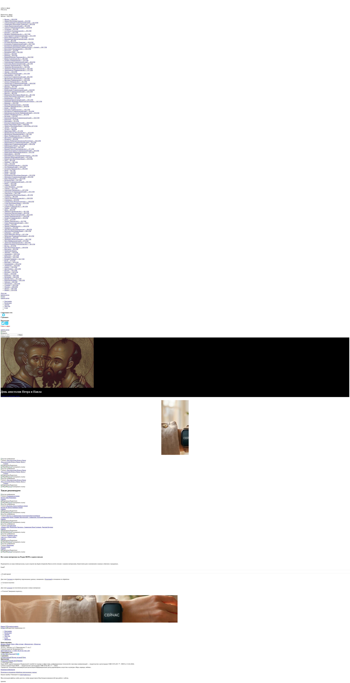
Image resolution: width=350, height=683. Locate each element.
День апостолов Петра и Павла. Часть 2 (13, 472)
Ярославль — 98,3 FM (11, 249)
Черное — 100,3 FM (10, 288)
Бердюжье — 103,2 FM (11, 257)
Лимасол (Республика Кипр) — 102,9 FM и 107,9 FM (20, 126)
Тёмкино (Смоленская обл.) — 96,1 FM (16, 211)
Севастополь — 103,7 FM (12, 193)
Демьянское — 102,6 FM (12, 265)
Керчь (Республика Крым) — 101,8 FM (16, 105)
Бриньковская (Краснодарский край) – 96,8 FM (19, 39)
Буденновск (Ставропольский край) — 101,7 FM (19, 44)
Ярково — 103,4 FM (10, 290)
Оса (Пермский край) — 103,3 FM (15, 167)
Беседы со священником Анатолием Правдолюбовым (23, 515)
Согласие (10, 579)
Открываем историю (13, 496)
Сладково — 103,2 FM (11, 285)
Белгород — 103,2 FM (11, 32)
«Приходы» (37, 644)
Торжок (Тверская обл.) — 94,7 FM (15, 221)
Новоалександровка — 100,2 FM (14, 280)
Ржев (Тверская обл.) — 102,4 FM (14, 178)
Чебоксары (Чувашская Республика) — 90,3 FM (19, 236)
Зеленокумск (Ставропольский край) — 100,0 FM (19, 83)
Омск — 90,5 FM (9, 160)
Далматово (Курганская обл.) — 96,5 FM (17, 67)
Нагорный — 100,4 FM (11, 277)
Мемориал (7, 639)
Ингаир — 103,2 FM (10, 270)
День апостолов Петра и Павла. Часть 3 (13, 481)
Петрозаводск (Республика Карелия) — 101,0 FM (19, 175)
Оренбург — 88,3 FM (11, 162)
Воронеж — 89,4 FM (10, 55)
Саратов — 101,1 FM (10, 188)
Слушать (3, 460)
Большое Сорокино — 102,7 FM (14, 259)
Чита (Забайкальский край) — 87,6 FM (16, 241)
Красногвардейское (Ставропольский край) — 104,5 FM (21, 118)
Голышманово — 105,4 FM (12, 264)
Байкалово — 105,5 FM (11, 256)
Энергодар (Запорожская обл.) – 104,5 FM (17, 242)
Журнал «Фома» (6, 644)
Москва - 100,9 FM (6, 16)
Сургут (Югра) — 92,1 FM (12, 205)
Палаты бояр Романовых (8, 497)
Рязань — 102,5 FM (10, 183)
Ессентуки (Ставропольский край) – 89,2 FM (18, 77)
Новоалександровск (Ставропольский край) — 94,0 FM (21, 150)
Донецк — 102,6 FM (10, 72)
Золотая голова (5, 547)
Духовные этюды (12, 535)
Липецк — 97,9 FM (10, 127)
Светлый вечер (11, 525)
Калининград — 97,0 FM (12, 98)
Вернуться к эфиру (6, 14)
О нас (6, 308)
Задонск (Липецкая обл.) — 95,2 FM (15, 82)
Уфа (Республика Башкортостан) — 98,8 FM (18, 229)
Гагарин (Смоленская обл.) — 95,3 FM (16, 60)
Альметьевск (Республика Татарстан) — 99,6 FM (19, 24)
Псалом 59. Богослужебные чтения (12, 507)
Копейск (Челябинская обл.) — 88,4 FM (16, 114)
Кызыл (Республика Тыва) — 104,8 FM (16, 124)
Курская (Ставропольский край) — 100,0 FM (18, 123)
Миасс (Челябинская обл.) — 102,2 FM (16, 136)
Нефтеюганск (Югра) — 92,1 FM (14, 146)
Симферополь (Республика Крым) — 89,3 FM (18, 195)
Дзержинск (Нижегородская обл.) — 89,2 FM (18, 68)
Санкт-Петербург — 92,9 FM (13, 187)
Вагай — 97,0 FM (9, 260)
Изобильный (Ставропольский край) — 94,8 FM (19, 90)
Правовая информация (8, 669)
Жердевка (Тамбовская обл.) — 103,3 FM (17, 80)
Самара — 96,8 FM (10, 185)
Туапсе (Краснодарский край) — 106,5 (16, 223)
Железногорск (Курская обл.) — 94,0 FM (17, 78)
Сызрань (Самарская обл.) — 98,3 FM (16, 206)
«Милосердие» (28, 644)
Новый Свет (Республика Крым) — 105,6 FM (18, 159)
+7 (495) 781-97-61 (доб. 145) (21, 650)
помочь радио (5, 295)
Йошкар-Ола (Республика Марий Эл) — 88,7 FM (19, 95)
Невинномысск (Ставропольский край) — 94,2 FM (20, 142)
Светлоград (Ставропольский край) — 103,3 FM (19, 191)
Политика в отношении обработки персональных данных (19, 672)
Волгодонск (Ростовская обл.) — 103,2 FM (17, 49)
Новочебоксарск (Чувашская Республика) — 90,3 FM (20, 155)
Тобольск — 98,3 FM (10, 282)
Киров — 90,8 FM (10, 108)
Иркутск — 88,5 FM (10, 93)
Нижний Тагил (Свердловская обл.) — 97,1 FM (19, 149)
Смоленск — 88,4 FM (11, 196)
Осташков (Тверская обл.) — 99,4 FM (16, 169)
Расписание (8, 303)
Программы (8, 301)
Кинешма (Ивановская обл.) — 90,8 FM (16, 106)
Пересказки (10, 545)
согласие (9, 588)
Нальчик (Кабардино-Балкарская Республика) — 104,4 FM (22, 141)
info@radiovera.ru (6, 650)
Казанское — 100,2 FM (11, 275)
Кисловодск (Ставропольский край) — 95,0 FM (19, 111)
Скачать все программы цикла (10, 396)
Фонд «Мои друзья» (17, 644)
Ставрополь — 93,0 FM (11, 200)
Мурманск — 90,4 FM (11, 139)
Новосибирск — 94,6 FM (12, 154)
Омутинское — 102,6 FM (12, 283)
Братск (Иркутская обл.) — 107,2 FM (15, 37)
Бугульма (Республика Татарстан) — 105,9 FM (18, 42)
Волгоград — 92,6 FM (11, 50)
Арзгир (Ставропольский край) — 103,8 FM (18, 27)
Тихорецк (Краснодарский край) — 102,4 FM (18, 214)
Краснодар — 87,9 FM (11, 119)
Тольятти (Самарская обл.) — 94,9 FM (16, 218)
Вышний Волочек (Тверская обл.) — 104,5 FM (18, 57)
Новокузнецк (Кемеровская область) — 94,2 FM (19, 152)
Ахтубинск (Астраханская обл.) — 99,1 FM (17, 31)
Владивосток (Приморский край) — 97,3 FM (18, 45)
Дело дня (3, 293)
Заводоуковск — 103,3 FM (12, 269)
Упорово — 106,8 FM (11, 287)
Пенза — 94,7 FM (9, 170)
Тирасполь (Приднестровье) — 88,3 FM (16, 213)
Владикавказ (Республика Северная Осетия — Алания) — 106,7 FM (25, 47)
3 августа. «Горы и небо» (8, 537)
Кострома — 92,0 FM (11, 116)
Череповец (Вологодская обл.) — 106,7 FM (17, 239)
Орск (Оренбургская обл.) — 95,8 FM (16, 165)
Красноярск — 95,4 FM (11, 121)
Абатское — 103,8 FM (11, 252)
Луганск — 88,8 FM (10, 129)
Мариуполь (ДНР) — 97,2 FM (13, 131)
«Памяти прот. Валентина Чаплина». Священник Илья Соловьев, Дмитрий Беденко (27, 527)
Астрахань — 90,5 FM (11, 29)
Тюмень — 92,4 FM (10, 224)
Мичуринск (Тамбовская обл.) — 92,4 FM (17, 137)
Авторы (6, 304)
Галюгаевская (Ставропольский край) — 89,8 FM (19, 62)
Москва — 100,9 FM (10, 19)
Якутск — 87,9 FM (10, 246)
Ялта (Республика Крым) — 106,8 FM (16, 247)
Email (3, 567)
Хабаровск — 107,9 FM (11, 233)
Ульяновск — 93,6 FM (11, 228)
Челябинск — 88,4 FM (11, 237)
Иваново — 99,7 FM (10, 86)
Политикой (48, 579)
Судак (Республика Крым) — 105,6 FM (16, 203)
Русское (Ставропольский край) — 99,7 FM (17, 182)
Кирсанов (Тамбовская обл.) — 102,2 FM (17, 109)
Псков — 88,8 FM (9, 173)
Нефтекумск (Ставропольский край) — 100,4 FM (19, 144)
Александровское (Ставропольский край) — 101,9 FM (21, 22)
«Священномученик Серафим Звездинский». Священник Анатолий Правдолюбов (26, 517)
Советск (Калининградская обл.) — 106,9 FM (18, 198)
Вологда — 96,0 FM (10, 54)
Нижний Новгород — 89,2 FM (13, 147)
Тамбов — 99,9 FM (10, 208)
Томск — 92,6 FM (9, 219)
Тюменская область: (10, 251)
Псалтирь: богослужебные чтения (17, 506)
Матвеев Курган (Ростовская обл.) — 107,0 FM (19, 132)
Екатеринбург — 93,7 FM (12, 75)
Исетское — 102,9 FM (11, 272)
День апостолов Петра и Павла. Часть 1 (13, 462)
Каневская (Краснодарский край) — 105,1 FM (18, 100)
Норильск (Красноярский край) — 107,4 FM (18, 157)
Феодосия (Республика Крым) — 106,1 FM (17, 231)
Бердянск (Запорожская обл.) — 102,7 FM (17, 34)
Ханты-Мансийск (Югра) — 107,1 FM (16, 234)
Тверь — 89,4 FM (9, 210)
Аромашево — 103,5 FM (12, 254)
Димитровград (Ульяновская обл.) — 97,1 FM (18, 70)
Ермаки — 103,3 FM (10, 267)
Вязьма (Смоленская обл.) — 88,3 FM (16, 59)
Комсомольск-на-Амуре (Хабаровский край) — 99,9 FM (21, 113)
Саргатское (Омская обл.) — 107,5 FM (16, 190)
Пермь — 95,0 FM (10, 172)
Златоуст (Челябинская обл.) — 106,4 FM (17, 85)
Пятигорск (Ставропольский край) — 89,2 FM (18, 177)
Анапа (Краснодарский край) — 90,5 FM (17, 26)
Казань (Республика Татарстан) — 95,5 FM (17, 96)
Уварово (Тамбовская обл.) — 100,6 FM (16, 226)
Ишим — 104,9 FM (10, 274)
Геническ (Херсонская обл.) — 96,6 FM (16, 65)
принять (3, 681)
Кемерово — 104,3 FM (11, 103)
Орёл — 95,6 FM (9, 164)
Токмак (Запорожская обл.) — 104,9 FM (16, 216)
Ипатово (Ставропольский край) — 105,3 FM (18, 91)
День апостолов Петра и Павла (16, 460)
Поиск (20, 335)
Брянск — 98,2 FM (10, 40)
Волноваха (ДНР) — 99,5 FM (13, 52)
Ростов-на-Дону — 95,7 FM (13, 180)
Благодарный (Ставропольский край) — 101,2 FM (20, 36)
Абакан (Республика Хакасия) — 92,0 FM (17, 21)
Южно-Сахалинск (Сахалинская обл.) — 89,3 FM (19, 244)
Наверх (3, 626)
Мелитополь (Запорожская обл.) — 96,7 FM (18, 134)
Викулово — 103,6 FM (11, 262)
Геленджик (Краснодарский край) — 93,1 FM (18, 63)
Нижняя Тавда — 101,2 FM (12, 278)
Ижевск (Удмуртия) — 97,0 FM (14, 88)
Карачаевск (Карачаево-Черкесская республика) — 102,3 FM (23, 101)
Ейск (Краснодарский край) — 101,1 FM (17, 73)
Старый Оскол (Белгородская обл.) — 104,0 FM (19, 201)
